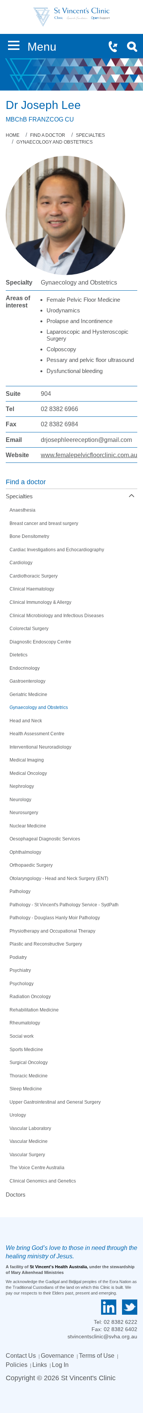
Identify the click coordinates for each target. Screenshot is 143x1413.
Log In (60, 1365)
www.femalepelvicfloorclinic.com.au (89, 455)
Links (39, 1365)
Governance (57, 1355)
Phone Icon (116, 47)
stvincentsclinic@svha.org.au (102, 1336)
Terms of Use (96, 1355)
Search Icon (134, 47)
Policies (16, 1365)
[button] (14, 44)
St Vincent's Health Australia (58, 1266)
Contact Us (21, 1355)
